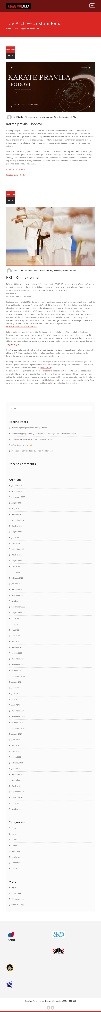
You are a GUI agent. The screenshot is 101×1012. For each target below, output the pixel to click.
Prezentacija (16, 863)
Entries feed (16, 893)
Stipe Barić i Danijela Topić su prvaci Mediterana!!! (32, 451)
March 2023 (16, 572)
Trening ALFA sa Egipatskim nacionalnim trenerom (32, 439)
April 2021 (15, 705)
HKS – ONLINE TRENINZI (16, 169)
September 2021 (18, 676)
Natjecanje (15, 851)
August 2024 (16, 532)
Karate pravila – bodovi (24, 124)
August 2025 (16, 503)
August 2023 (16, 560)
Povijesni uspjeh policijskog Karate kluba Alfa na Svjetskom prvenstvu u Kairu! (43, 433)
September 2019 (18, 791)
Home (8, 28)
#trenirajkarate (61, 117)
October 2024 (17, 526)
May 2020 (15, 745)
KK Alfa (19, 117)
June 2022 (15, 624)
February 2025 (17, 514)
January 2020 (16, 768)
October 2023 (17, 555)
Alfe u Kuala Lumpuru (20, 445)
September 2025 (18, 497)
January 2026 (16, 485)
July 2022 (15, 618)
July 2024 (15, 537)
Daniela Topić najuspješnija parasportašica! (29, 428)
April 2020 (15, 751)
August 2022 (16, 612)
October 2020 (17, 722)
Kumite (14, 845)
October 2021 (17, 670)
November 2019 (18, 780)
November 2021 (18, 664)
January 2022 (16, 653)
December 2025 (17, 491)
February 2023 (17, 578)
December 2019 (17, 774)
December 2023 (17, 549)
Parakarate (15, 857)
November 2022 (18, 595)
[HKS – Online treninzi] (50, 236)
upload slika (46, 367)
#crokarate (33, 117)
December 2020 (17, 711)
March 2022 (16, 641)
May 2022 (15, 630)
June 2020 (15, 740)
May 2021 (15, 699)
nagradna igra (13, 344)
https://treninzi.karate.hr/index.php (21, 326)
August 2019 (16, 797)
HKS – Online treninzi (22, 277)
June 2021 (15, 693)
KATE (13, 834)
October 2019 (17, 786)
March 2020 (16, 757)
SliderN (14, 868)
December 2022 (17, 589)
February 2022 (17, 647)
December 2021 (17, 659)
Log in (13, 887)
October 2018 (17, 809)
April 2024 (15, 543)
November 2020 (18, 716)
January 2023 (16, 584)
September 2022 (18, 607)
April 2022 (15, 636)
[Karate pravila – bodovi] (50, 87)
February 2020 (17, 763)
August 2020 (16, 734)
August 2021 (16, 682)
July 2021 (15, 688)
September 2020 (18, 728)
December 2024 (17, 520)
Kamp (13, 828)
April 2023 (15, 566)
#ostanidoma (46, 117)
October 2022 (17, 601)
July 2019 (15, 803)
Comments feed (18, 899)
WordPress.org (17, 905)
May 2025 (15, 508)
